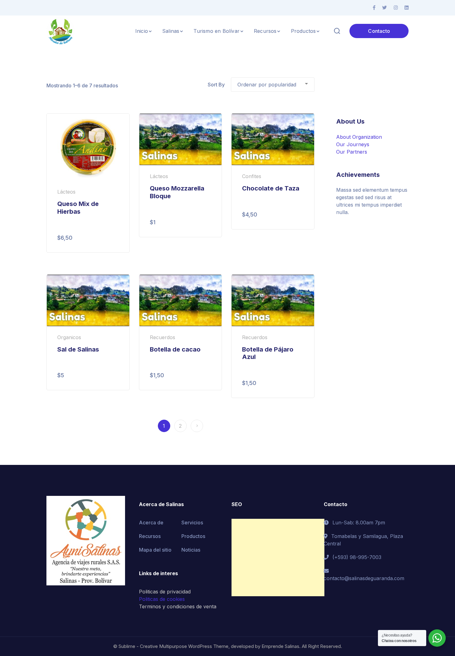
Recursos (150, 536)
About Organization (359, 137)
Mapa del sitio (155, 550)
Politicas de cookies (162, 599)
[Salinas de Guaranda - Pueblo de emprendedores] (60, 30)
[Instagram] (396, 7)
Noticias (190, 550)
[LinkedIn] (407, 7)
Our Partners (351, 152)
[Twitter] (384, 7)
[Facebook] (374, 7)
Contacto (379, 31)
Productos (193, 536)
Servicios (192, 522)
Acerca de (151, 522)
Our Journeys (352, 144)
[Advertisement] (278, 557)
